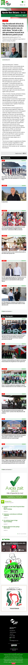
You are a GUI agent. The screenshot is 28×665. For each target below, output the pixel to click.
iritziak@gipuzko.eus (14, 640)
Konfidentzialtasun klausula (14, 649)
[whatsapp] (22, 15)
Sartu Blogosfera (22, 533)
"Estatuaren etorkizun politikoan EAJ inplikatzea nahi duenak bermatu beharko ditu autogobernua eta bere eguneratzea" (14, 360)
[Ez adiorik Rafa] (3, 199)
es (24, 2)
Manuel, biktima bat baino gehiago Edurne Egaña (12, 527)
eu (22, 2)
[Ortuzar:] (3, 382)
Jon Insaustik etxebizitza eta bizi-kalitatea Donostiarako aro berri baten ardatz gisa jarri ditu (14, 252)
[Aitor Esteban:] (3, 174)
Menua (21, 4)
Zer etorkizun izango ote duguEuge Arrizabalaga (10, 520)
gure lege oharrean (12, 662)
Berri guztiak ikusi (7, 311)
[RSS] (25, 15)
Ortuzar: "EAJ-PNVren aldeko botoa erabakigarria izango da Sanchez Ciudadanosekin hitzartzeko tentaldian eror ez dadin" (14, 385)
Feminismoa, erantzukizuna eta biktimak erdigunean (13, 514)
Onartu (13, 663)
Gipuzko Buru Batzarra (13, 628)
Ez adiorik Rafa (5, 202)
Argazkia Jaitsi (6, 59)
